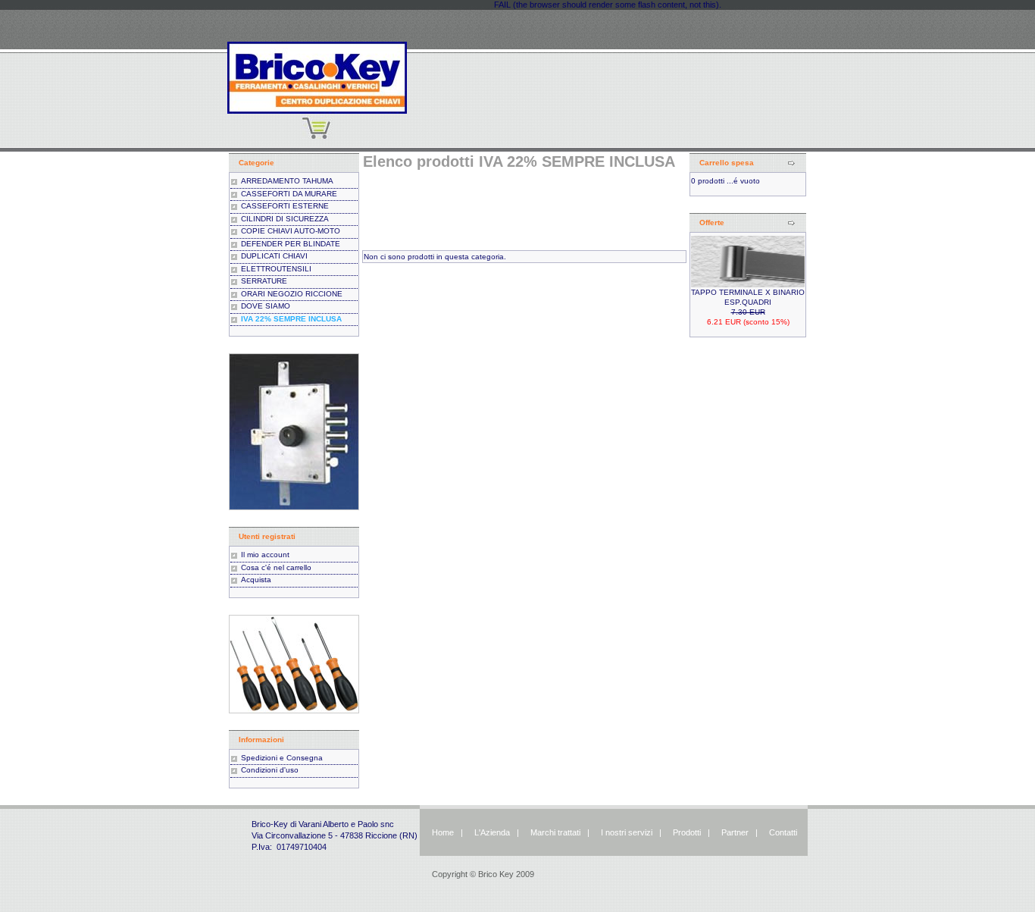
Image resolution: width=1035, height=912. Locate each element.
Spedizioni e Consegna (282, 758)
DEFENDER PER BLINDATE (290, 244)
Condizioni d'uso (270, 770)
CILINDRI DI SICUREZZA (285, 219)
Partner (735, 832)
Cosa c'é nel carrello (276, 567)
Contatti (783, 832)
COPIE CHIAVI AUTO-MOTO (290, 231)
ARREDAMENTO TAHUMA (287, 181)
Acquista (256, 579)
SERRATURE (264, 281)
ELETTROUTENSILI (276, 269)
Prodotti (687, 832)
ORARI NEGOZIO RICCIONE (291, 294)
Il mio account (265, 554)
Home (443, 832)
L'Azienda (492, 832)
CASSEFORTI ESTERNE (285, 206)
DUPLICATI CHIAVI (274, 256)
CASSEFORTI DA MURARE (289, 194)
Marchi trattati (555, 832)
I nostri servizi (625, 832)
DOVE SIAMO (265, 306)
